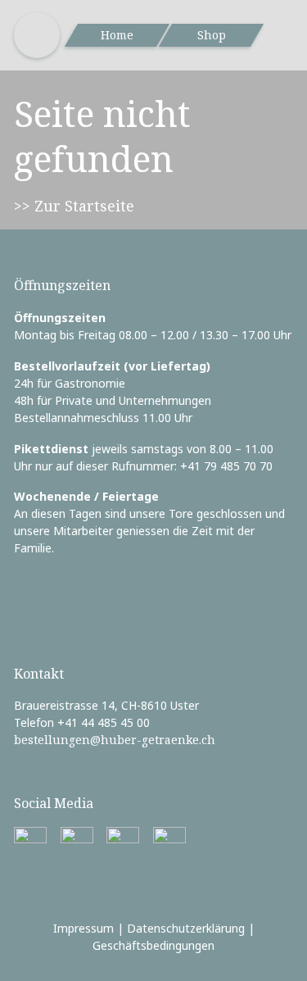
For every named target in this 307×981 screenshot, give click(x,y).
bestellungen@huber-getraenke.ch (114, 739)
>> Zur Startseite (74, 206)
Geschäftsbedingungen (153, 945)
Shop (211, 35)
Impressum (83, 928)
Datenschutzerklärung (186, 928)
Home (117, 35)
